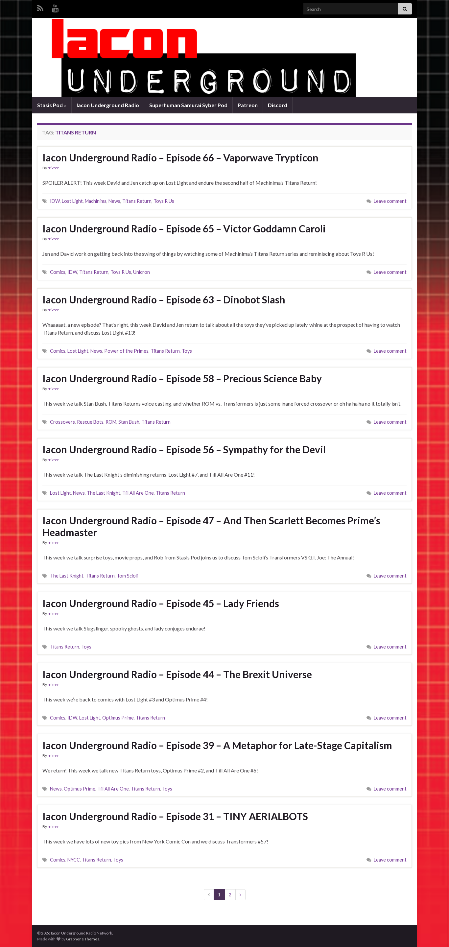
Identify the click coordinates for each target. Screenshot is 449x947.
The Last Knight (103, 493)
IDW (55, 201)
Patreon (248, 105)
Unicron (141, 272)
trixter (53, 167)
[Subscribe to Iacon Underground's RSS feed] (40, 7)
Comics (57, 272)
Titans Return (137, 201)
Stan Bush (128, 422)
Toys (187, 351)
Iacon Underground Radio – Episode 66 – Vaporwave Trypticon (180, 157)
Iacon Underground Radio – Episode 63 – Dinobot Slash (163, 299)
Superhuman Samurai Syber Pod (188, 105)
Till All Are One (138, 493)
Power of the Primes (126, 351)
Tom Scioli (127, 576)
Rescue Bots (90, 422)
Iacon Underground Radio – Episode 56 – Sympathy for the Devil (184, 449)
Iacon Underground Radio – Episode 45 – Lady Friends (160, 603)
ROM (111, 422)
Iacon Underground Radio (108, 105)
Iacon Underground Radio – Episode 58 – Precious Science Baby (182, 378)
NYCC (73, 860)
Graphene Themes (82, 938)
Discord (277, 105)
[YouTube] (55, 7)
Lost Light (72, 201)
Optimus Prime (118, 718)
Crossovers (62, 422)
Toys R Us (164, 201)
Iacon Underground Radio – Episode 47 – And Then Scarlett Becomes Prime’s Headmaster (211, 526)
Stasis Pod (50, 105)
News (114, 201)
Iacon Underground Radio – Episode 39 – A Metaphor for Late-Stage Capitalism (217, 745)
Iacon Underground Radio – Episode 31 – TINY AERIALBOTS (175, 816)
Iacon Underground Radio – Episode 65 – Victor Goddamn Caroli (184, 228)
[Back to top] (434, 932)
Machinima (95, 201)
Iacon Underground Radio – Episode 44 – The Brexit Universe (177, 674)
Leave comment (390, 201)
